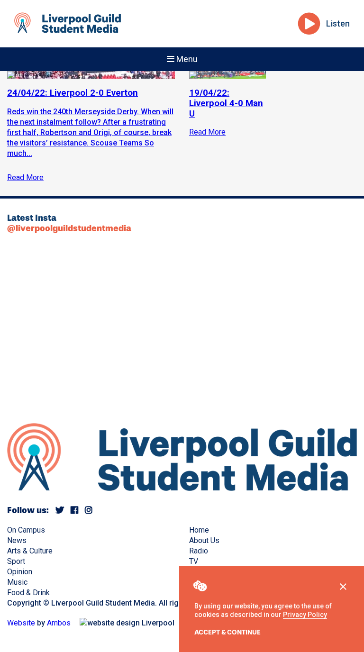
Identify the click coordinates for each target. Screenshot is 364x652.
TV (193, 561)
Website (21, 622)
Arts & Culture (30, 550)
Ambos (59, 622)
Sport (16, 561)
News (17, 540)
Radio (198, 550)
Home (199, 529)
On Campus (26, 529)
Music (17, 582)
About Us (204, 540)
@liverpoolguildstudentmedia (69, 228)
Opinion (19, 571)
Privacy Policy (305, 614)
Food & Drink (28, 592)
